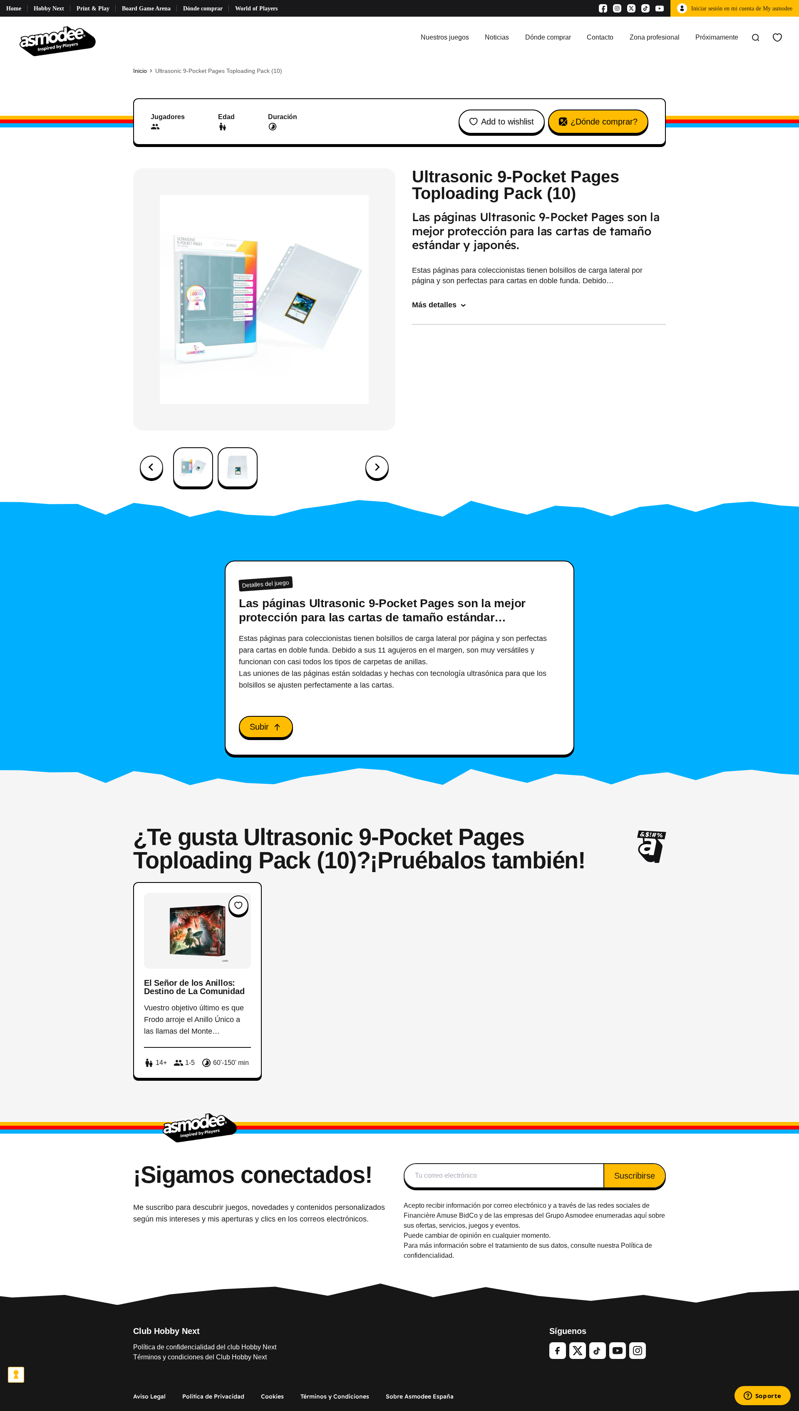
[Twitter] (577, 1350)
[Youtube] (660, 8)
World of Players (256, 8)
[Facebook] (603, 8)
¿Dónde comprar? (604, 121)
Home (13, 8)
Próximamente (716, 37)
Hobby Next (49, 8)
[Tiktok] (645, 8)
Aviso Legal (149, 1396)
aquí (640, 1215)
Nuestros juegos (445, 37)
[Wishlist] (777, 37)
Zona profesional (655, 37)
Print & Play (93, 8)
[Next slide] (377, 467)
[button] (193, 467)
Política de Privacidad (213, 1396)
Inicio (140, 70)
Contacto (600, 37)
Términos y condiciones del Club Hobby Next (200, 1357)
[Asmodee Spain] (58, 37)
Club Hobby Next (166, 1331)
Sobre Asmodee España (420, 1396)
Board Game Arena (146, 8)
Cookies (272, 1396)
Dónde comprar (203, 8)
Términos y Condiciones (334, 1396)
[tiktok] (597, 1350)
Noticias (497, 37)
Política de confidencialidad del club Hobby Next (204, 1347)
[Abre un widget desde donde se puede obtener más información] (762, 1396)
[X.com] (631, 8)
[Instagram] (617, 8)
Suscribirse (634, 1175)
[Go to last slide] (151, 467)
